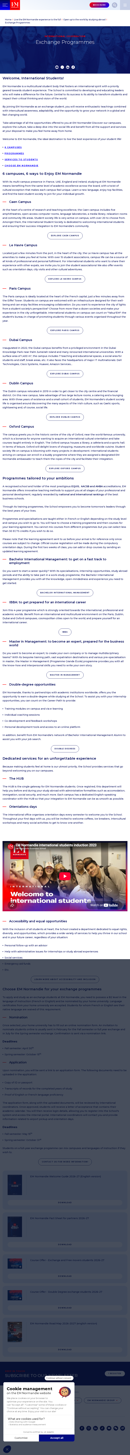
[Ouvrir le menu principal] (5, 5)
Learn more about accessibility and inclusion (64, 979)
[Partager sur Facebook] (73, 67)
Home (8, 19)
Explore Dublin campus (65, 417)
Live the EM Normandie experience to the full (37, 19)
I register (114, 1373)
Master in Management (65, 675)
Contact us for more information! (65, 1162)
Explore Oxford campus (65, 468)
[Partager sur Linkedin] (67, 67)
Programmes (14, 153)
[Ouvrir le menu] (125, 5)
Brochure (99, 5)
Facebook (82, 1428)
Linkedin (95, 1428)
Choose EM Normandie (21, 165)
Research (114, 5)
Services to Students (21, 159)
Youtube (109, 1428)
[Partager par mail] (57, 67)
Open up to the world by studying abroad (84, 19)
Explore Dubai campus (65, 374)
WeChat (115, 1428)
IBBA (65, 632)
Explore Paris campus (64, 330)
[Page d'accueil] (15, 5)
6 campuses (13, 147)
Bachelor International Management (65, 593)
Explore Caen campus (65, 236)
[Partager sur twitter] (62, 67)
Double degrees (65, 749)
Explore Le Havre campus (65, 279)
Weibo (122, 1428)
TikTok (102, 1428)
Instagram (88, 1428)
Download (65, 1203)
